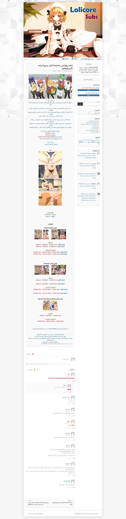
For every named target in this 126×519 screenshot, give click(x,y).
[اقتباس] (40, 364)
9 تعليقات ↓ (54, 70)
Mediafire (45, 244)
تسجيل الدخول (88, 79)
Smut (98, 140)
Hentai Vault (55, 252)
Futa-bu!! (47, 135)
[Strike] (34, 364)
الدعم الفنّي (50, 340)
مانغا (94, 142)
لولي (97, 142)
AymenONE (67, 481)
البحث (98, 101)
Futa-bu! (47, 133)
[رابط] (44, 364)
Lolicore (59, 70)
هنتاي (52, 343)
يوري (98, 143)
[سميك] (28, 364)
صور (82, 140)
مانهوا (89, 142)
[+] (48, 363)
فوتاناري (58, 343)
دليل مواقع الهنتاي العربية (87, 59)
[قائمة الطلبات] (36, 364)
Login (27, 354)
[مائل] (30, 364)
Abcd (68, 421)
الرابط (42, 343)
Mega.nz (38, 244)
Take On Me (94, 128)
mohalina (67, 433)
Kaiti (68, 374)
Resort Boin (94, 127)
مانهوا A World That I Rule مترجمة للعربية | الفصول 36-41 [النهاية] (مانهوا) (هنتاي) (87, 155)
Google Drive (53, 244)
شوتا (85, 140)
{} (45, 363)
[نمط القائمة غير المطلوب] (38, 364)
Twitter (75, 59)
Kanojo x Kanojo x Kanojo (91, 122)
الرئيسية (99, 59)
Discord (66, 59)
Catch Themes (40, 513)
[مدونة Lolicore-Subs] (63, 57)
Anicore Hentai (46, 252)
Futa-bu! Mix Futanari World (46, 137)
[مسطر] (32, 364)
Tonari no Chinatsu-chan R (91, 130)
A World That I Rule (93, 121)
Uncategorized (93, 131)
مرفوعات (55, 343)
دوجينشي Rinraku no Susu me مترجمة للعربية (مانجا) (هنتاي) (87, 165)
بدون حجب (90, 140)
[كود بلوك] (42, 364)
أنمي (61, 343)
